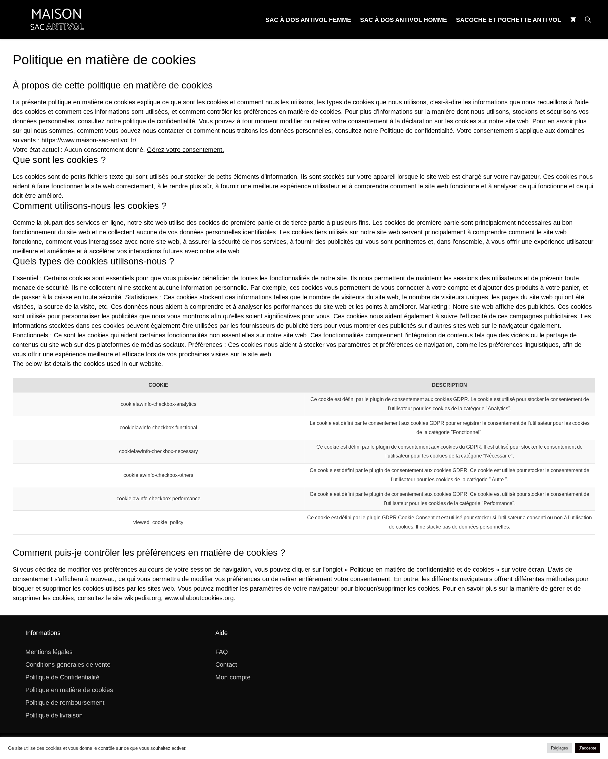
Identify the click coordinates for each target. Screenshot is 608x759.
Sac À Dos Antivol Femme (308, 19)
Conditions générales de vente (68, 664)
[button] (587, 20)
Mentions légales (49, 651)
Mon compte (232, 677)
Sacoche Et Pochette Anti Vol (508, 19)
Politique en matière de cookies (69, 689)
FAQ (221, 651)
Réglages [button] (559, 748)
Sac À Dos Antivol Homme (403, 19)
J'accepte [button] (587, 748)
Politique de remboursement (64, 702)
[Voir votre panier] (573, 20)
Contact (226, 664)
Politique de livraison (54, 715)
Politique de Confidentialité (62, 677)
